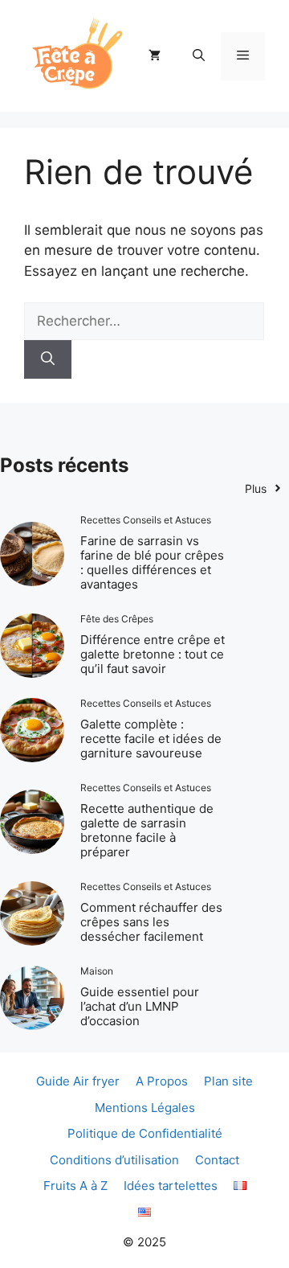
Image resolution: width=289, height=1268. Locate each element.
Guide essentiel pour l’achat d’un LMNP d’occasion (139, 1006)
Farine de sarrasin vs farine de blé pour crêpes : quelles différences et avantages (152, 562)
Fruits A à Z (75, 1185)
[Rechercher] (47, 359)
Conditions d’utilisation (114, 1159)
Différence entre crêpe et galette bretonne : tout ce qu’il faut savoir (152, 654)
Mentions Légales (145, 1107)
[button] (199, 56)
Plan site (228, 1081)
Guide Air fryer (78, 1081)
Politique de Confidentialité (144, 1133)
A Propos (162, 1081)
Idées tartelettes (171, 1185)
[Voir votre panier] (154, 56)
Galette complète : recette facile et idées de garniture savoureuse (151, 738)
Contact (217, 1159)
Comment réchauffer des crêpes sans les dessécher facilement (151, 922)
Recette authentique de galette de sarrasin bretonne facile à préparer (147, 830)
